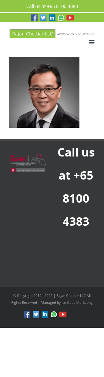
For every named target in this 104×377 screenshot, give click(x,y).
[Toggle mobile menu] (92, 42)
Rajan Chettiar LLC (71, 295)
